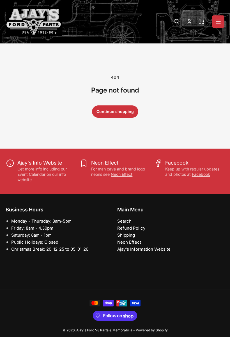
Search (124, 221)
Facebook (201, 174)
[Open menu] (218, 21)
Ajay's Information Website (144, 249)
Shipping (126, 235)
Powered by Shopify (152, 330)
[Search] (177, 21)
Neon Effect (121, 174)
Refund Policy (131, 228)
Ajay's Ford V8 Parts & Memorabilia (104, 330)
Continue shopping (115, 111)
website (24, 179)
